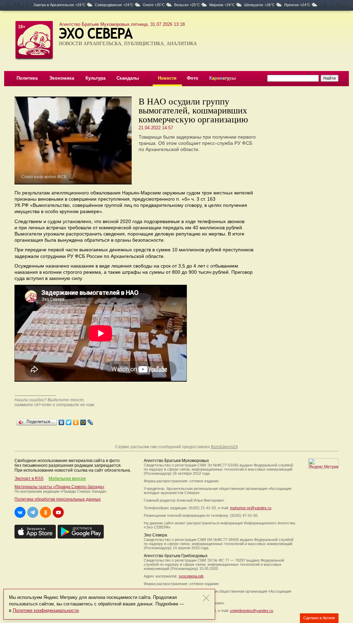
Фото (192, 78)
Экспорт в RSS (28, 478)
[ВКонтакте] (61, 420)
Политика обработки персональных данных (57, 499)
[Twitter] (68, 420)
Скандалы (128, 78)
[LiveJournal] (90, 420)
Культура (95, 78)
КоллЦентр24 (224, 446)
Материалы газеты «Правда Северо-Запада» (59, 486)
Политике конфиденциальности (46, 610)
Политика (27, 78)
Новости (167, 78)
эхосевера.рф (191, 576)
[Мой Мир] (83, 420)
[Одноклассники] (76, 420)
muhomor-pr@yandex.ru (250, 508)
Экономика (61, 78)
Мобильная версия (67, 478)
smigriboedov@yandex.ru (251, 611)
